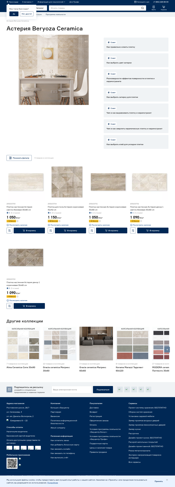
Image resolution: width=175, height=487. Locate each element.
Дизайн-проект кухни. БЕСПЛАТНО (145, 438)
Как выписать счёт (59, 457)
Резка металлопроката (139, 450)
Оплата (93, 425)
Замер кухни (135, 429)
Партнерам (56, 412)
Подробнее (52, 483)
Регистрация (96, 416)
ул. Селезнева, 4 (14, 412)
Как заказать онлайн (60, 449)
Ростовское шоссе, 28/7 (18, 407)
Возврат (93, 412)
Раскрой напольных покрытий (143, 442)
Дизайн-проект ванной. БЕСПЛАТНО (146, 446)
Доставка (94, 407)
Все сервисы (135, 462)
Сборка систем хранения (140, 412)
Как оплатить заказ (60, 440)
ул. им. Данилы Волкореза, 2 (20, 416)
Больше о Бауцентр (60, 407)
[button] (29, 230)
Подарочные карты (99, 443)
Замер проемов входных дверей (144, 420)
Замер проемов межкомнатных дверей (147, 425)
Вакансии (55, 416)
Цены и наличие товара (101, 448)
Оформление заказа (99, 420)
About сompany (58, 427)
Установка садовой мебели (141, 416)
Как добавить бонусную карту (65, 444)
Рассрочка (134, 433)
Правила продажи (98, 452)
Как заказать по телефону (63, 453)
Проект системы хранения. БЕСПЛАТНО (147, 407)
